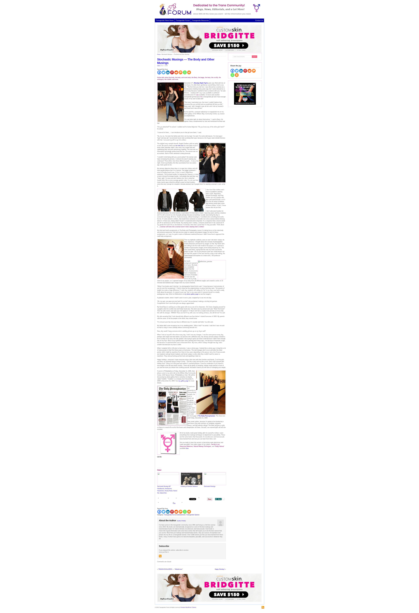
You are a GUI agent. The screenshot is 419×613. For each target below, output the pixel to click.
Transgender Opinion (192, 515)
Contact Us (259, 20)
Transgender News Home (165, 20)
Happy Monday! (220, 569)
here (187, 448)
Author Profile (181, 521)
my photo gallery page (191, 294)
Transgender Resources (200, 20)
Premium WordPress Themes (188, 607)
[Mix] (180, 72)
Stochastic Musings (209, 486)
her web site (179, 145)
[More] (189, 72)
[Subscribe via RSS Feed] (160, 556)
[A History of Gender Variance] (191, 478)
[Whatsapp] (185, 72)
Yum (174, 503)
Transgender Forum (183, 20)
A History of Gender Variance (189, 486)
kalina (158, 65)
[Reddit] (176, 72)
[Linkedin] (168, 72)
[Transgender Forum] (209, 15)
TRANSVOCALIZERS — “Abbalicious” (170, 569)
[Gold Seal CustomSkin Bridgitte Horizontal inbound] (209, 52)
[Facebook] (159, 72)
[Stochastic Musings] (214, 478)
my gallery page (183, 381)
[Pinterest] (172, 72)
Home (158, 54)
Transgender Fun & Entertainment (174, 515)
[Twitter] (163, 72)
